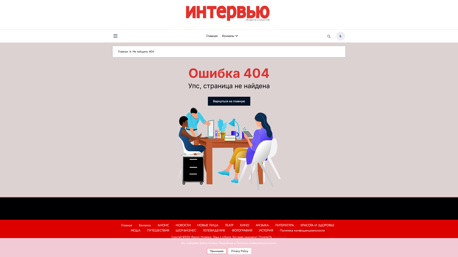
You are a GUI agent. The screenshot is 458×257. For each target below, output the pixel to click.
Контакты (228, 36)
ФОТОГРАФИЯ (242, 230)
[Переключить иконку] (115, 36)
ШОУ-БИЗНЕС (186, 230)
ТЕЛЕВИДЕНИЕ (214, 230)
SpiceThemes (280, 237)
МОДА (135, 230)
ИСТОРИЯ (266, 230)
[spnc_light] (340, 36)
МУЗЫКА (262, 225)
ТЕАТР (229, 225)
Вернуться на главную (229, 101)
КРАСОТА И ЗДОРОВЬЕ (317, 225)
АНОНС (163, 225)
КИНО (244, 225)
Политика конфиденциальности (302, 230)
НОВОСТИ (183, 225)
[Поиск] (329, 36)
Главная (212, 36)
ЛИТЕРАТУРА (284, 225)
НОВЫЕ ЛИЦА (207, 225)
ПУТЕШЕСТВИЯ (158, 230)
